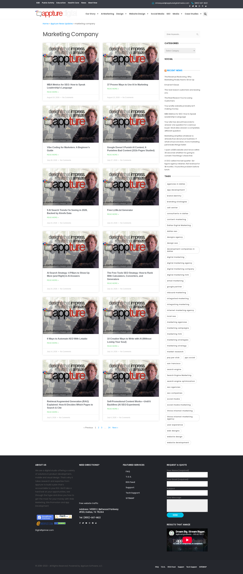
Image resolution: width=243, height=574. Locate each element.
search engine (174, 369)
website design (174, 436)
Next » (115, 427)
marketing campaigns (178, 328)
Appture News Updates (62, 23)
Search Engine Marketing (179, 375)
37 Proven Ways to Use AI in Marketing (127, 84)
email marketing (175, 281)
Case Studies (191, 13)
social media (173, 399)
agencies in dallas (176, 184)
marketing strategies (177, 340)
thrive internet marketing (180, 411)
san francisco (174, 363)
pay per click (173, 357)
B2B (38, 3)
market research (175, 351)
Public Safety (48, 3)
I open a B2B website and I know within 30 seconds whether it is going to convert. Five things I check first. (182, 152)
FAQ (128, 471)
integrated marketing (178, 298)
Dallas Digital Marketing (179, 225)
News (83, 3)
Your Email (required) (177, 479)
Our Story (90, 13)
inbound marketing (176, 292)
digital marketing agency (179, 263)
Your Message (174, 497)
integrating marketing (178, 304)
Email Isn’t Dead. (172, 84)
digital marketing (175, 257)
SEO (168, 13)
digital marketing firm (178, 275)
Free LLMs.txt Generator (120, 210)
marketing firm (174, 334)
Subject (171, 488)
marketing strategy (177, 346)
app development (176, 190)
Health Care (73, 3)
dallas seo (172, 231)
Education (61, 3)
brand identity (174, 196)
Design (119, 13)
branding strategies (177, 201)
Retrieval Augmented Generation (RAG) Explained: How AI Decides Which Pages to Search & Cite (70, 404)
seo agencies (173, 387)
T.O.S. (129, 476)
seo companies (174, 393)
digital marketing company (180, 269)
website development (178, 442)
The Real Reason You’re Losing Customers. (178, 99)
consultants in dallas (177, 213)
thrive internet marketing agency (180, 417)
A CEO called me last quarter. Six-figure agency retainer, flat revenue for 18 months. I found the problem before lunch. (182, 165)
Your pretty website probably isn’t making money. (180, 107)
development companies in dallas (181, 250)
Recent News (174, 70)
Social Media (157, 13)
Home (46, 23)
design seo (172, 243)
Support (130, 487)
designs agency (175, 237)
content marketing (176, 219)
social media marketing (179, 405)
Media (176, 13)
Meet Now (92, 3)
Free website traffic (88, 503)
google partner (174, 286)
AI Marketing (107, 13)
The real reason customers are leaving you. (182, 91)
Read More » (53, 92)
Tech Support (133, 492)
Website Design (137, 13)
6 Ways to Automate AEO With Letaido (67, 339)
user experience (175, 425)
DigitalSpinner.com (44, 530)
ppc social (190, 357)
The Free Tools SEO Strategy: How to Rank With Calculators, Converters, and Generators (130, 276)
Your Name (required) (178, 470)
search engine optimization (181, 381)
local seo (171, 316)
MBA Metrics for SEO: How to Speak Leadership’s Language (180, 115)
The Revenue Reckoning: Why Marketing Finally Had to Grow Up (179, 78)
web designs (173, 431)
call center (172, 207)
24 (109, 427)
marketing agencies (177, 322)
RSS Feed (130, 482)
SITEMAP (130, 498)
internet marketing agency (180, 310)
